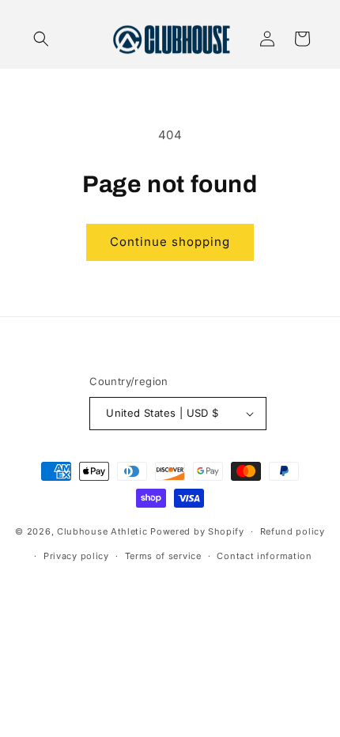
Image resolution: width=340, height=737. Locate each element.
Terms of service (163, 555)
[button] (41, 38)
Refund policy (292, 531)
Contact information (264, 555)
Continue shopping (170, 241)
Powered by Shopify (197, 531)
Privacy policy (76, 555)
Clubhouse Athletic (102, 531)
